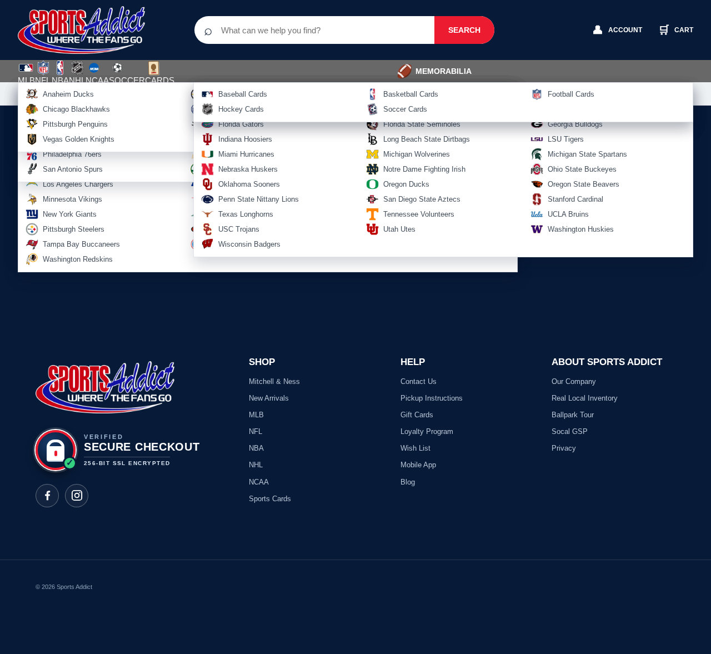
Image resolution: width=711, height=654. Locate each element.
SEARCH (464, 30)
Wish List (415, 448)
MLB (26, 80)
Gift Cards (416, 415)
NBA (60, 80)
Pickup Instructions (431, 398)
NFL (43, 80)
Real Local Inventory (585, 398)
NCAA (97, 80)
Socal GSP (570, 431)
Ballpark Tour (573, 415)
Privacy (564, 448)
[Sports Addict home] (90, 30)
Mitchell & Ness (274, 381)
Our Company (574, 381)
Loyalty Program (426, 431)
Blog (407, 482)
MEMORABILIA (434, 71)
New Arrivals (269, 398)
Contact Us (418, 381)
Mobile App (418, 465)
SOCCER (127, 74)
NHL (77, 80)
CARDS (159, 80)
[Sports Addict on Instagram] (76, 495)
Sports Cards (270, 499)
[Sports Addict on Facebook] (47, 495)
